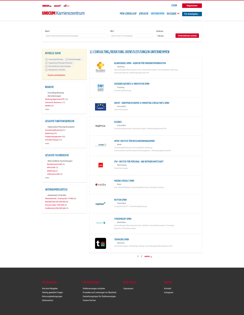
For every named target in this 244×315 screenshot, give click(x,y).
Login (174, 5)
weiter (147, 256)
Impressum (128, 288)
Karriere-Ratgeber (50, 288)
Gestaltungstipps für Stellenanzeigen (99, 296)
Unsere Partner (89, 300)
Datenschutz (47, 300)
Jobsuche (143, 13)
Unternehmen (157, 13)
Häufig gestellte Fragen (52, 292)
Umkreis (159, 31)
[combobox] (76, 36)
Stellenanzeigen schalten (94, 288)
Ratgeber (172, 13)
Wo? (112, 31)
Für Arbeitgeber (191, 14)
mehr (47, 109)
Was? (47, 31)
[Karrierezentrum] (63, 13)
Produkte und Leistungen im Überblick (99, 292)
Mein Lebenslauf (128, 13)
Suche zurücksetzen (56, 75)
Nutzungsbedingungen (52, 296)
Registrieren (192, 5)
